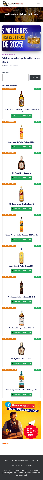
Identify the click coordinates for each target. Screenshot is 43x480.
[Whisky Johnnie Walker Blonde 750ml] (21, 256)
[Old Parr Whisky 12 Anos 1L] (21, 163)
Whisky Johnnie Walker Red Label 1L (21, 204)
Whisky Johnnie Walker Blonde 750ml (21, 266)
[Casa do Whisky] (13, 3)
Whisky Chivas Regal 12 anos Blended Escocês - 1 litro (21, 110)
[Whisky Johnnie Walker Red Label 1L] (21, 193)
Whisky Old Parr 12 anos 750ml (21, 359)
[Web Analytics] (6, 443)
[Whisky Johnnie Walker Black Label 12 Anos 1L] (21, 224)
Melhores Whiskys (8, 54)
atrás (14, 66)
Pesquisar (5, 72)
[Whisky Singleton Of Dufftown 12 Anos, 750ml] (21, 379)
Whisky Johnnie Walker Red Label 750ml (21, 142)
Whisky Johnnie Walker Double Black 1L (21, 297)
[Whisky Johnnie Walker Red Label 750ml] (21, 132)
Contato (35, 460)
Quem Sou (28, 465)
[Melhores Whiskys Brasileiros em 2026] (21, 38)
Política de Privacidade (20, 460)
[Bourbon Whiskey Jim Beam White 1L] (21, 317)
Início (7, 460)
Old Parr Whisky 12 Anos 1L (21, 173)
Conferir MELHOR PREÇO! (22, 116)
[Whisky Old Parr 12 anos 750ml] (21, 348)
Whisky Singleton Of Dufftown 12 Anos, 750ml (21, 390)
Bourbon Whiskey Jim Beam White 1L (21, 328)
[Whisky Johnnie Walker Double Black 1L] (21, 286)
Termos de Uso (16, 465)
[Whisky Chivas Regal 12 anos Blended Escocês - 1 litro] (21, 99)
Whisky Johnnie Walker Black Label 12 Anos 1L (22, 235)
